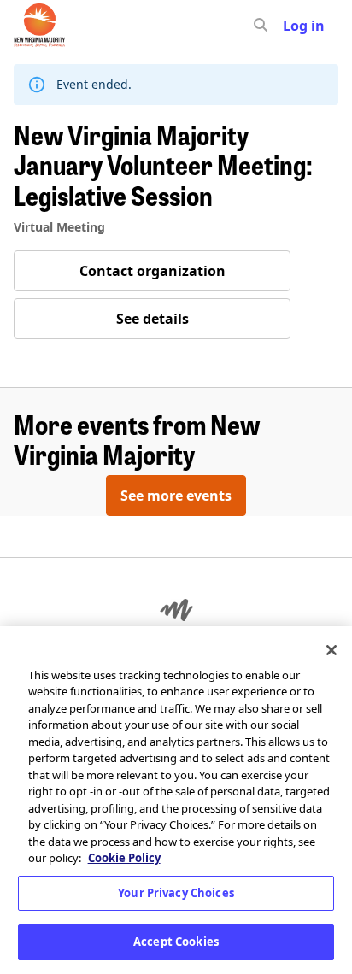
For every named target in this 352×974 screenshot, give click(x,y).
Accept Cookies (176, 941)
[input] (291, 25)
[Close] (331, 650)
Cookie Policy (124, 857)
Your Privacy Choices (176, 893)
